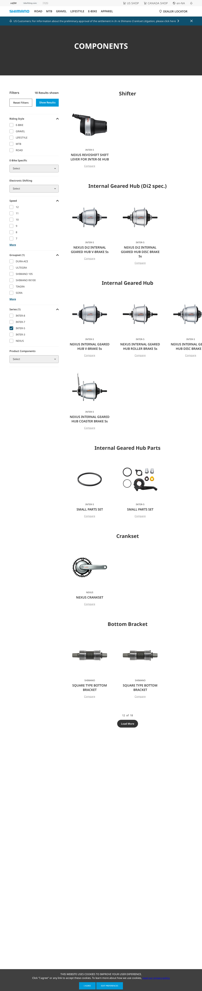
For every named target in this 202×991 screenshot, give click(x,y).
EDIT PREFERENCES (109, 985)
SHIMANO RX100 (26, 280)
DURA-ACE (22, 261)
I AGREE (87, 985)
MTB (49, 11)
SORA (19, 293)
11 (17, 213)
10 (17, 219)
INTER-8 (20, 315)
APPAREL (107, 11)
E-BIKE (92, 11)
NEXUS (20, 341)
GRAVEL (61, 11)
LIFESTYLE (77, 11)
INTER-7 (20, 322)
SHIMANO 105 (24, 274)
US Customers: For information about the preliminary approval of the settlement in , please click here (95, 21)
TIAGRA (20, 286)
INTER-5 (20, 328)
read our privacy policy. (156, 978)
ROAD (38, 11)
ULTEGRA (21, 267)
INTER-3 (20, 334)
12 (17, 207)
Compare (89, 166)
